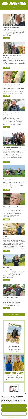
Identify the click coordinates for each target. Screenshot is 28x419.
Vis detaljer (14, 414)
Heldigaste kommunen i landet (12, 55)
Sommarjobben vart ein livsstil (12, 147)
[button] (26, 393)
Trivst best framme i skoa (10, 297)
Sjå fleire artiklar (14, 315)
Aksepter (14, 406)
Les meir (6, 38)
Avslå (14, 410)
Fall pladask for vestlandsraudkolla (13, 207)
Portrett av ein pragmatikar (11, 27)
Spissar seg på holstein (10, 178)
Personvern (17, 417)
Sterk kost (6, 236)
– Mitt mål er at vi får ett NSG (12, 85)
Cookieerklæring (11, 417)
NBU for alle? (7, 267)
